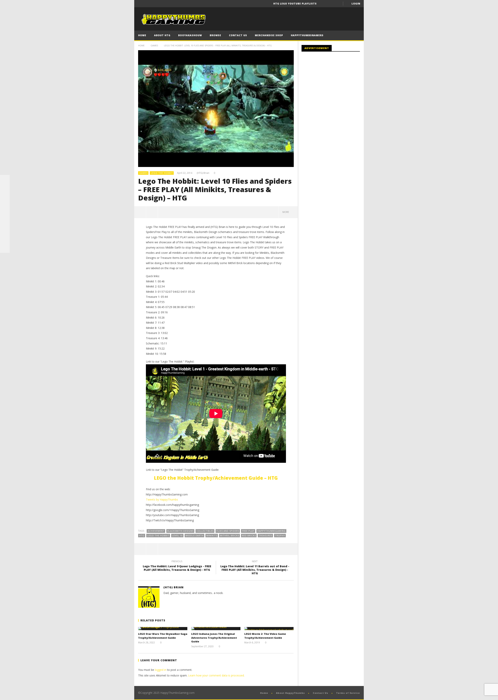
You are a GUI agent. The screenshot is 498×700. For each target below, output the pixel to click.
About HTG (162, 35)
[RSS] (5, 238)
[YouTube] (330, 3)
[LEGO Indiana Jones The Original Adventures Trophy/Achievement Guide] (215, 628)
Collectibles (205, 530)
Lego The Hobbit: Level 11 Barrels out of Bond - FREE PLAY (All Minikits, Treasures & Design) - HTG (254, 568)
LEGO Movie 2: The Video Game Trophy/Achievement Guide (265, 635)
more (286, 212)
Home (142, 35)
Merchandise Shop (269, 35)
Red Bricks (249, 535)
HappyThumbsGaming (271, 530)
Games (154, 45)
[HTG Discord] (5, 209)
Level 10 (177, 535)
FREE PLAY (248, 530)
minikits (211, 535)
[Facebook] (323, 3)
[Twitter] (337, 3)
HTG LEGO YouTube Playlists (295, 3)
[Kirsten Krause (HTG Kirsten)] (5, 248)
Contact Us (238, 35)
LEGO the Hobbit (162, 172)
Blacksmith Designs (180, 530)
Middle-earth (194, 535)
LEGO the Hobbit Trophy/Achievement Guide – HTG (216, 478)
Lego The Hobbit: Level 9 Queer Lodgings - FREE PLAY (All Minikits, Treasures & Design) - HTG (177, 566)
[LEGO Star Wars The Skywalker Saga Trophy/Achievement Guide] (162, 628)
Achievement (156, 530)
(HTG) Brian (203, 173)
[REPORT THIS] (152, 212)
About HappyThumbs (290, 692)
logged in (160, 670)
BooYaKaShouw (190, 35)
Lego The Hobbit (158, 535)
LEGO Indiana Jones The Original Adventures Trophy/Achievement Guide (214, 637)
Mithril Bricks (229, 535)
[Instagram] (5, 228)
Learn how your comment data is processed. (216, 675)
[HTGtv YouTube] (5, 199)
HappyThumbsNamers (307, 35)
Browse (215, 35)
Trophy (280, 535)
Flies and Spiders (228, 530)
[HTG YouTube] (5, 189)
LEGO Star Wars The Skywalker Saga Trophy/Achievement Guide (162, 635)
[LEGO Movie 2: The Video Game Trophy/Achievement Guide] (269, 628)
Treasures (265, 535)
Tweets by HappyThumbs (162, 499)
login (356, 3)
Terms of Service (348, 692)
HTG (141, 535)
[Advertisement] (334, 86)
